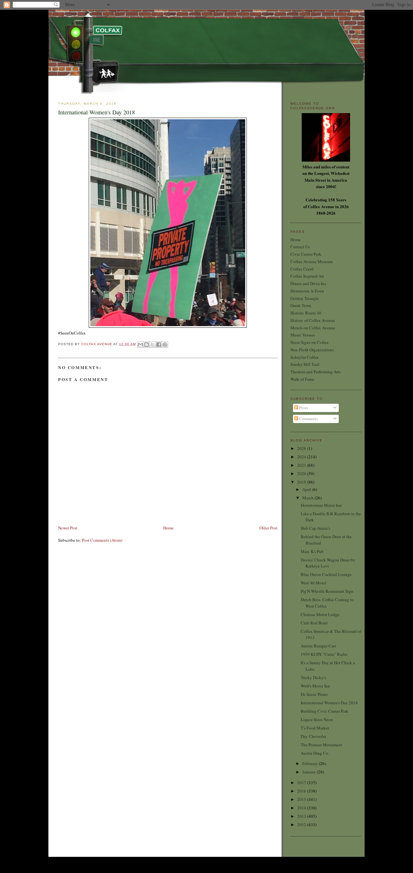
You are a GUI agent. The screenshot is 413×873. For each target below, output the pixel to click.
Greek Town (300, 305)
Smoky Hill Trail (304, 364)
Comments (308, 418)
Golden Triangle (304, 298)
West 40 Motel (313, 583)
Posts (303, 407)
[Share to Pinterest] (165, 344)
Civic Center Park (305, 254)
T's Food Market (315, 728)
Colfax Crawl (302, 269)
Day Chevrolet (313, 736)
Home (168, 528)
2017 (302, 782)
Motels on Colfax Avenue (312, 328)
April (307, 489)
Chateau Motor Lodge (320, 614)
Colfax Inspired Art (307, 276)
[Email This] (140, 344)
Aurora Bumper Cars (318, 646)
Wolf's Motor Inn (315, 686)
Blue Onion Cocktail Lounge (326, 574)
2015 (302, 799)
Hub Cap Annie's (315, 528)
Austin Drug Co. (315, 753)
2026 (302, 448)
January (309, 772)
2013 (302, 816)
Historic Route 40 (305, 313)
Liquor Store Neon (317, 719)
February (310, 763)
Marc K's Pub (312, 551)
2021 (302, 465)
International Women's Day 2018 (329, 703)
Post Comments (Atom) (102, 540)
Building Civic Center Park (324, 711)
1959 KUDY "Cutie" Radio (324, 654)
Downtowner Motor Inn (321, 505)
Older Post (268, 528)
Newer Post (67, 528)
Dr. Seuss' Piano (314, 694)
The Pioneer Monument (321, 745)
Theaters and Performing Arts (315, 372)
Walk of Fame (302, 379)
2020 (302, 473)
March (308, 498)
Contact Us (300, 247)
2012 (302, 824)
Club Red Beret (314, 623)
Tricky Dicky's (313, 677)
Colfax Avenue (97, 344)
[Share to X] (152, 344)
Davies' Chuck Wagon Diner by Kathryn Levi (328, 563)
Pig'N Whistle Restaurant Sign (327, 591)
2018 (302, 482)
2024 (302, 457)
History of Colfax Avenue (312, 320)
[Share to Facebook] (159, 344)
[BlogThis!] (146, 344)
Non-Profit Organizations (312, 350)
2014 (302, 808)
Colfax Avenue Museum (311, 261)
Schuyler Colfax (304, 357)
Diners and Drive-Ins (308, 283)
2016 (302, 791)
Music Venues (302, 335)
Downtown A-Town (307, 291)
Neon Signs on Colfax (309, 342)
